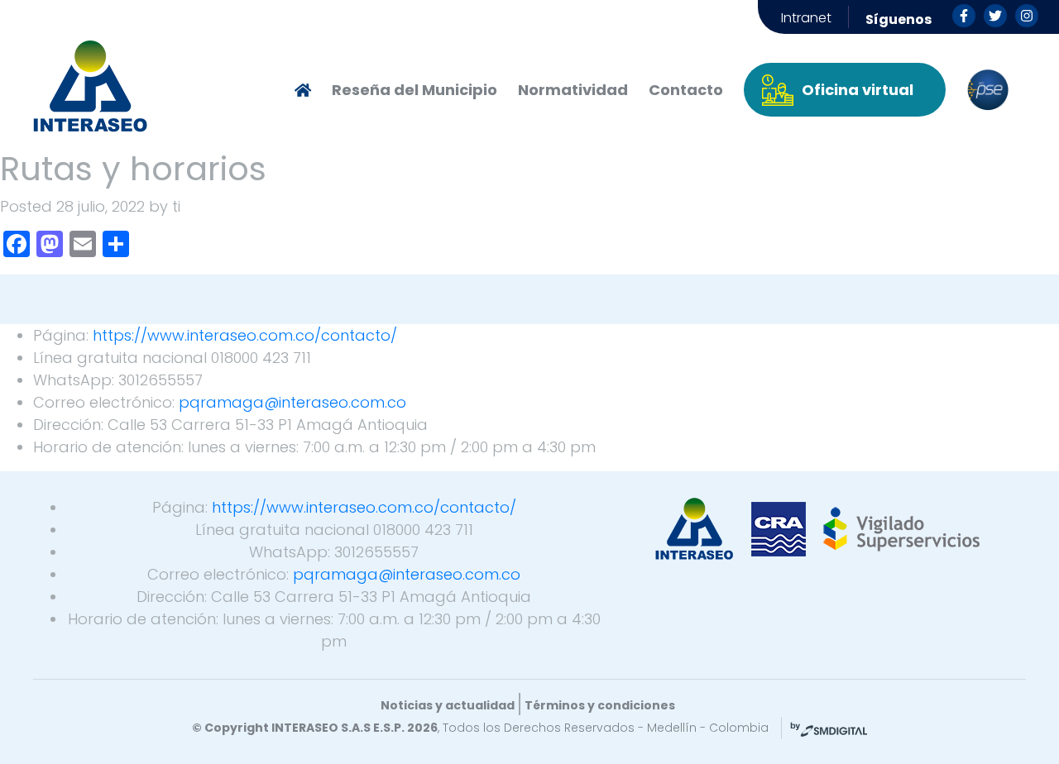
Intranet (806, 17)
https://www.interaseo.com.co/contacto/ (245, 335)
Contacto (686, 89)
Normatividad (573, 89)
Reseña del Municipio (414, 89)
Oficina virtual (857, 89)
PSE (988, 90)
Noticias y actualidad (448, 705)
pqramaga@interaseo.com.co (292, 402)
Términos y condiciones (600, 705)
